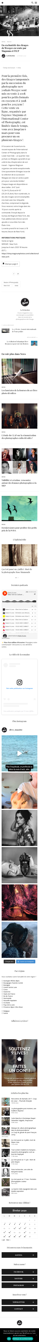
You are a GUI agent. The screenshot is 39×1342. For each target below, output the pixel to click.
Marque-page (11, 264)
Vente (16, 286)
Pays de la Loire (9, 1005)
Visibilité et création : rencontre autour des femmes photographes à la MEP (19, 483)
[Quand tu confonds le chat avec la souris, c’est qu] (19, 791)
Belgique (6, 1011)
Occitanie (6, 1003)
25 (9, 1237)
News (3, 42)
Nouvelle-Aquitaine (10, 1000)
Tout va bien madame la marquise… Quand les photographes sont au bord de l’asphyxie (24, 1152)
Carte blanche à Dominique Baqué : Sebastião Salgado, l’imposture (23, 1119)
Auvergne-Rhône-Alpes (11, 981)
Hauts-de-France (9, 994)
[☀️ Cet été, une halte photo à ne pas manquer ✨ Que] (19, 828)
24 (4, 1237)
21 (24, 1233)
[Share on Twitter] (18, 274)
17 (4, 1233)
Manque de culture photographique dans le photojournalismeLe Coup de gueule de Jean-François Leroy (24, 1131)
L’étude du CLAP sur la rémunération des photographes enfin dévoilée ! (19, 436)
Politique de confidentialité (22, 1339)
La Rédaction (10, 56)
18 (9, 1233)
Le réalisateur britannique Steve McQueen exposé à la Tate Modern (16, 342)
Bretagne (6, 985)
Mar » (8, 1240)
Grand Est (6, 992)
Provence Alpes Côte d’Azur (13, 1007)
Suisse (5, 1013)
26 (14, 1237)
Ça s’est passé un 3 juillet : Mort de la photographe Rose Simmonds (17, 571)
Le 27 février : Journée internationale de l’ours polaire (24, 330)
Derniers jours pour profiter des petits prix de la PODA (19, 529)
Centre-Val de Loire (10, 987)
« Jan (3, 1240)
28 (24, 1237)
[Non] (36, 1335)
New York (7, 286)
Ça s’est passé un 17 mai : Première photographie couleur (23, 1180)
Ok (9, 1339)
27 (19, 1237)
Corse (5, 989)
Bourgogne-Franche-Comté (13, 983)
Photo (9, 42)
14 (24, 1228)
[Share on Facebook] (13, 274)
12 (14, 1228)
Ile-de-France (8, 996)
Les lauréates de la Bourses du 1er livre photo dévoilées (19, 391)
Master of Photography (11, 282)
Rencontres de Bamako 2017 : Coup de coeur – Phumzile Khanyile (24, 1100)
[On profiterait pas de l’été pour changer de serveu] (19, 753)
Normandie (7, 998)
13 (19, 1228)
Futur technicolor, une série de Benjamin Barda (22, 1170)
